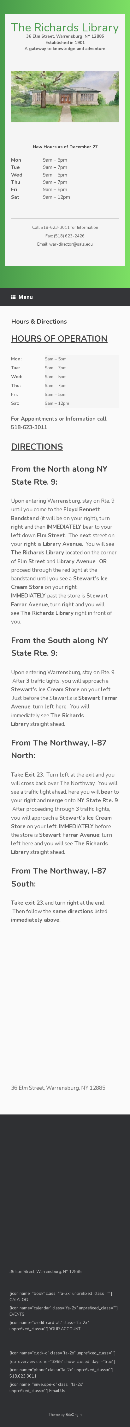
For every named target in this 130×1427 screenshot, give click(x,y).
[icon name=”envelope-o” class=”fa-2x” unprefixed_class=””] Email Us (46, 1388)
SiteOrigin (74, 1414)
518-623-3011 (55, 227)
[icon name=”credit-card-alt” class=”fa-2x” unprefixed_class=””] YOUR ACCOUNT (49, 1326)
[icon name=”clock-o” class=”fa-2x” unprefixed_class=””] (62, 1353)
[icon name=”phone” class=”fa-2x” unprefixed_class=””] (61, 1370)
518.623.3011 (23, 1376)
